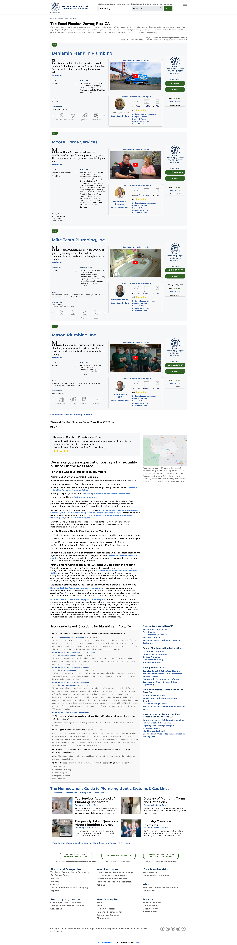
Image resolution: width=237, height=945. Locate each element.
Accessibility (150, 911)
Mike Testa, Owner (120, 299)
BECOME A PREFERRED (76, 856)
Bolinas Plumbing (151, 657)
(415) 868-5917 (175, 270)
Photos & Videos (139, 119)
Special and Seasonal (108, 915)
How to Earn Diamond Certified (67, 905)
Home (100, 902)
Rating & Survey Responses (144, 114)
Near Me (54, 878)
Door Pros (148, 701)
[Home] (54, 7)
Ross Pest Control (151, 637)
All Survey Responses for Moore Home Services (70, 667)
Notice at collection (106, 942)
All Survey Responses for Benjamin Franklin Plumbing (73, 652)
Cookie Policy (150, 908)
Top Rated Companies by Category (69, 872)
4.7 (133, 297)
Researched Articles (140, 121)
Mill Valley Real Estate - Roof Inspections (162, 674)
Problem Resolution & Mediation (114, 881)
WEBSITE (178, 102)
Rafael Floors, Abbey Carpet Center (160, 698)
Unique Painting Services (155, 704)
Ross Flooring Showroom (155, 635)
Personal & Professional (109, 912)
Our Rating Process (60, 875)
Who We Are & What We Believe (160, 887)
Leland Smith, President (119, 202)
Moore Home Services (67, 655)
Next (104, 116)
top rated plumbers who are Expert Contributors (106, 494)
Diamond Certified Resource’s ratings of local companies (78, 588)
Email (175, 89)
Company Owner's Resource (65, 902)
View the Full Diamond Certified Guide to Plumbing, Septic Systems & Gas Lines (91, 843)
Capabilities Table (139, 124)
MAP (171, 102)
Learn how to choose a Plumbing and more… (72, 414)
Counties (55, 884)
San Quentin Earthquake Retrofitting (161, 679)
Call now (174, 83)
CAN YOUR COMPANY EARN (160, 856)
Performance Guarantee (85, 497)
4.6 (133, 110)
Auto (99, 905)
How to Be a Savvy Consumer (112, 878)
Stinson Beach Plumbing (155, 654)
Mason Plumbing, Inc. (80, 518)
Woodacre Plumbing (153, 660)
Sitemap (54, 881)
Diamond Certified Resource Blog (115, 872)
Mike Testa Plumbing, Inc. (69, 670)
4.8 (133, 199)
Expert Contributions (120, 116)
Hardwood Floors (151, 728)
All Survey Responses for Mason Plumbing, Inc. (70, 712)
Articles (101, 885)
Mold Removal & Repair (154, 731)
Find (168, 8)
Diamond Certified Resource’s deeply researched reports (77, 599)
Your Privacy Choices (125, 942)
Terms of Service (152, 902)
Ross (66, 18)
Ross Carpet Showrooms (155, 629)
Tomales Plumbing (152, 662)
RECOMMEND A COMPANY (118, 856)
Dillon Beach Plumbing (154, 651)
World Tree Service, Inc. (154, 695)
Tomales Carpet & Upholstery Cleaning (161, 671)
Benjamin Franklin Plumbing (107, 515)
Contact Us (149, 890)
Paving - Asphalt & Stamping (157, 723)
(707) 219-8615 (175, 172)
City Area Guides (105, 918)
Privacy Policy (150, 905)
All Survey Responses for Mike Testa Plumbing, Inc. (72, 682)
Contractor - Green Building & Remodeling (163, 720)
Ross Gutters (149, 632)
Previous (53, 116)
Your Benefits (150, 872)
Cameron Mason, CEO (120, 395)
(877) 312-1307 (56, 931)
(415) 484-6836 (175, 365)
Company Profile (139, 117)
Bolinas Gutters (150, 676)
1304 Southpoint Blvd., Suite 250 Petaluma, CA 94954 (124, 928)
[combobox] (115, 8)
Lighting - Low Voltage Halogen (158, 725)
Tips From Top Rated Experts (112, 875)
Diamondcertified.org (56, 18)
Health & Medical (106, 908)
